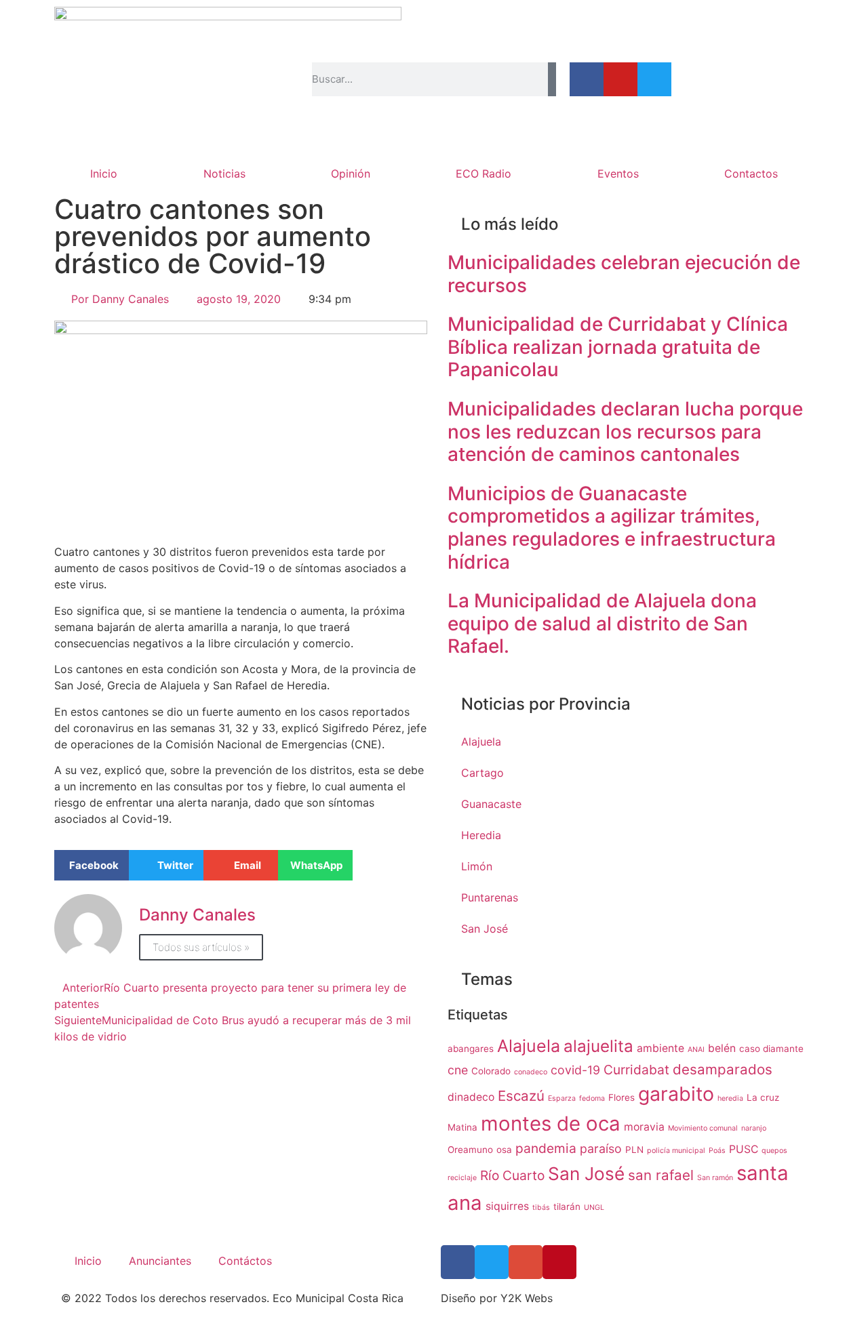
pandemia (545, 1148)
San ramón (715, 1177)
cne (458, 1070)
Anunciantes (160, 1261)
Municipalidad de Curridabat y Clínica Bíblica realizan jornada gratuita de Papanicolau (618, 346)
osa (504, 1149)
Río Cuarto (512, 1175)
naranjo (753, 1128)
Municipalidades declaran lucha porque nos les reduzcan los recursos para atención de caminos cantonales (625, 431)
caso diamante (771, 1048)
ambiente (660, 1048)
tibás (541, 1207)
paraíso (601, 1148)
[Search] (552, 79)
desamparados (722, 1069)
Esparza (562, 1098)
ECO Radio (483, 173)
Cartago (482, 772)
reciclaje (462, 1177)
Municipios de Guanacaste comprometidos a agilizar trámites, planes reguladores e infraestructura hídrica (612, 527)
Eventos (618, 173)
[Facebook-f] (587, 79)
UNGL (594, 1207)
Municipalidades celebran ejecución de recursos (624, 274)
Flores (621, 1097)
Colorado (491, 1071)
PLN (634, 1149)
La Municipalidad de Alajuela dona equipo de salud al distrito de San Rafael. (602, 623)
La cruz (763, 1097)
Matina (462, 1127)
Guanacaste (491, 804)
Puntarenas (489, 897)
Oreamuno (470, 1149)
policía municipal (676, 1150)
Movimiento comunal (703, 1128)
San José (484, 928)
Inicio (103, 173)
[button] (91, 865)
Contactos (751, 173)
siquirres (507, 1206)
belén (722, 1048)
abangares (471, 1048)
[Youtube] (620, 79)
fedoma (592, 1098)
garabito (676, 1094)
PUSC (743, 1149)
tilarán (566, 1206)
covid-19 (575, 1070)
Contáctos (245, 1261)
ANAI (696, 1049)
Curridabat (636, 1069)
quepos (774, 1150)
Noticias (224, 173)
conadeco (530, 1072)
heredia (730, 1098)
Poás (717, 1150)
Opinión (350, 173)
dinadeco (471, 1097)
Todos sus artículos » (201, 947)
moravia (644, 1126)
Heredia (481, 835)
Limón (476, 866)
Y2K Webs (526, 1298)
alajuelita (598, 1046)
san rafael (661, 1175)
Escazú (521, 1095)
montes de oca (550, 1123)
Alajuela (481, 741)
